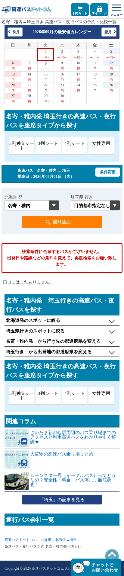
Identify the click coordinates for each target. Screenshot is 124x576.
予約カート (79, 13)
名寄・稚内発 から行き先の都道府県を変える (53, 341)
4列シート (74, 143)
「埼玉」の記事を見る (62, 499)
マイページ (99, 13)
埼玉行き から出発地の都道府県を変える (49, 351)
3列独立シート (21, 145)
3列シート (48, 143)
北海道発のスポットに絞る (33, 320)
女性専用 (101, 143)
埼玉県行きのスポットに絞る (35, 330)
